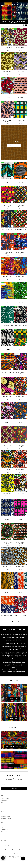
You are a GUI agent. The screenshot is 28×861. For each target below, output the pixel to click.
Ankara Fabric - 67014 (7, 229)
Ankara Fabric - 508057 (7, 277)
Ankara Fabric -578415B (21, 97)
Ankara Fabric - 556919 (20, 373)
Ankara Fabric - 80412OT (20, 181)
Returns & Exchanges (6, 818)
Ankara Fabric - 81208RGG (20, 206)
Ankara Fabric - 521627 (20, 48)
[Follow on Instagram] (5, 849)
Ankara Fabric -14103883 (7, 97)
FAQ (2, 813)
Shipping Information (5, 816)
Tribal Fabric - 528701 (20, 615)
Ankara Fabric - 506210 (20, 470)
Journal (2, 827)
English (16, 853)
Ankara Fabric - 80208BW (7, 519)
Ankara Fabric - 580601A (7, 543)
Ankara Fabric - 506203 (7, 48)
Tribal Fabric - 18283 (21, 590)
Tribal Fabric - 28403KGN (20, 301)
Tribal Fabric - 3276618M (7, 349)
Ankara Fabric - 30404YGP (7, 494)
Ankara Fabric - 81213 (21, 420)
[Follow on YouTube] (12, 849)
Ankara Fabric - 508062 (20, 253)
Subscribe (14, 788)
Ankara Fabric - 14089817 (20, 519)
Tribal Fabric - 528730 (20, 325)
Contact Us (3, 840)
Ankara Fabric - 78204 (20, 229)
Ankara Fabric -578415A (7, 121)
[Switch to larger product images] (23, 25)
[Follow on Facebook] (2, 849)
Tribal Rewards (4, 829)
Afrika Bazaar (14, 765)
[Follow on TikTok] (16, 849)
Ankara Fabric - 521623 (7, 397)
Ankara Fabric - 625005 (20, 72)
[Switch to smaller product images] (26, 25)
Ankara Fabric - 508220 (20, 397)
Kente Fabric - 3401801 (7, 372)
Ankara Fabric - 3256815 (20, 446)
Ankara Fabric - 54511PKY (7, 206)
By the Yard (14, 698)
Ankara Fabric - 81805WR (20, 494)
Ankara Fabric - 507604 (7, 470)
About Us (3, 825)
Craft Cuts (14, 718)
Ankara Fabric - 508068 (20, 277)
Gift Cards (3, 805)
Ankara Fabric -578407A (7, 181)
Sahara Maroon (4, 802)
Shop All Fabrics (14, 145)
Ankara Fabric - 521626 (7, 72)
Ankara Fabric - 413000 (7, 421)
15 (18, 621)
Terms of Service (5, 834)
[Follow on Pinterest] (9, 849)
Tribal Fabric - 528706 (7, 325)
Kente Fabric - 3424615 (20, 348)
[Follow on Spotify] (19, 849)
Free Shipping (11, 1)
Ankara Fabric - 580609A (7, 567)
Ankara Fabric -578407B (21, 121)
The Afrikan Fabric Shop (14, 746)
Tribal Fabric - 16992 (7, 615)
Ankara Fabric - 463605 (7, 446)
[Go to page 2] (21, 621)
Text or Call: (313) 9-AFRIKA (7, 845)
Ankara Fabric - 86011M (7, 591)
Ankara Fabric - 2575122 (7, 253)
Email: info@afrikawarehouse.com (8, 843)
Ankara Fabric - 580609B (20, 567)
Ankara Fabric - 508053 (7, 301)
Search (2, 811)
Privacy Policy (4, 831)
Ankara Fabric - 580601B (20, 543)
